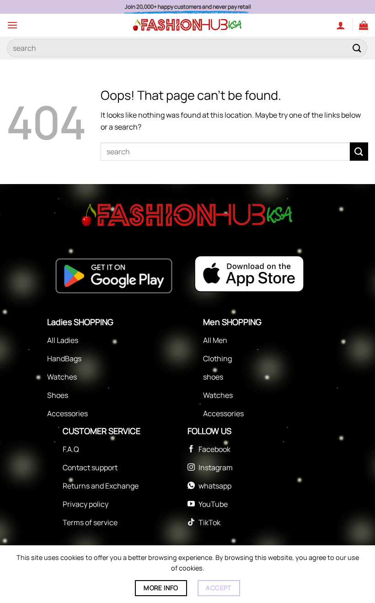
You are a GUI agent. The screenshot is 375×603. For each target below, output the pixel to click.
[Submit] (357, 48)
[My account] (340, 25)
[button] (12, 25)
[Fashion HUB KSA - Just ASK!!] (187, 25)
